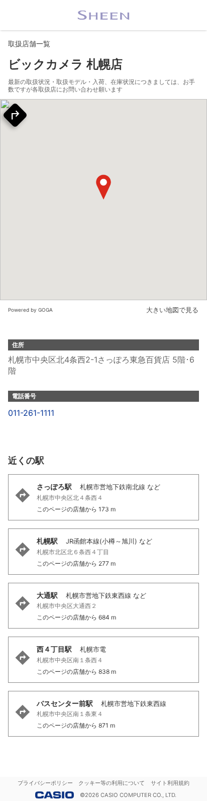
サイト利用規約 (170, 782)
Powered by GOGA (30, 310)
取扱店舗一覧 (29, 43)
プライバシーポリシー (45, 782)
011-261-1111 (31, 413)
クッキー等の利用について (111, 782)
